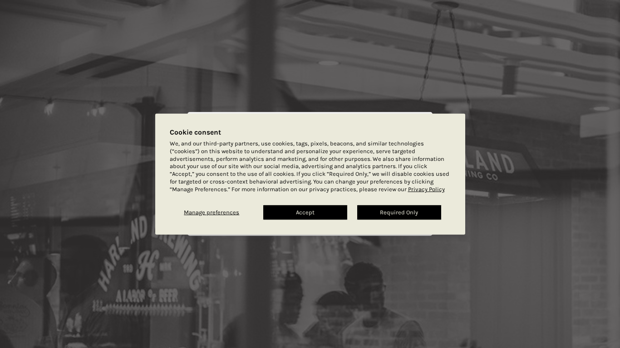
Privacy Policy (426, 189)
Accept (305, 212)
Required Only (399, 212)
